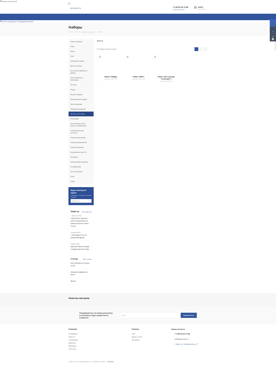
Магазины (72, 346)
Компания (72, 329)
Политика (72, 349)
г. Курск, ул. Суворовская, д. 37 (186, 344)
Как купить (136, 340)
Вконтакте (190, 361)
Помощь (135, 329)
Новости (71, 337)
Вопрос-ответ (137, 337)
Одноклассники (206, 361)
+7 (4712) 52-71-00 (180, 7)
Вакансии (72, 343)
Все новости (87, 212)
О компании (73, 334)
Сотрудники (73, 340)
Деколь (73, 281)
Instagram (200, 361)
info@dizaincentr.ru (182, 339)
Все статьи (87, 259)
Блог (133, 334)
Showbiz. (110, 361)
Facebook (195, 361)
